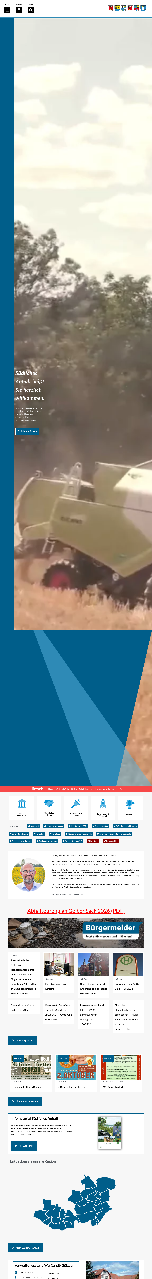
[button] (31, 10)
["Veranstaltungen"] (19, 10)
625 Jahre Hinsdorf (113, 1086)
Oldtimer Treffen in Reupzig (27, 1086)
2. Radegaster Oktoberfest (72, 1086)
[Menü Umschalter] (7, 10)
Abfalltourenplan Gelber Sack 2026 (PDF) (76, 911)
